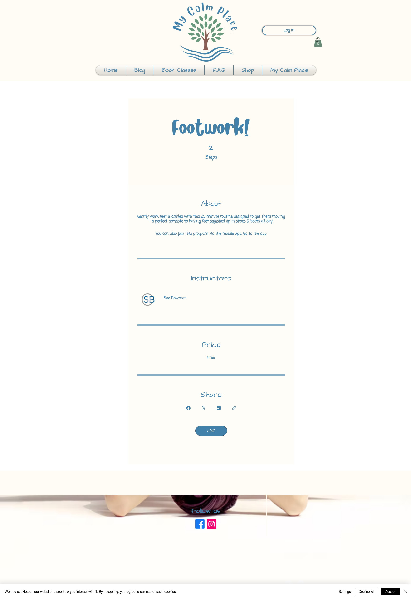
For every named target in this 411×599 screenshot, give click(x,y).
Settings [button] (345, 591)
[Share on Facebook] (188, 408)
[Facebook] (200, 524)
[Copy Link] (234, 408)
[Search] (317, 40)
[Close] (405, 591)
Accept (390, 591)
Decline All (366, 591)
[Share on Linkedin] (219, 408)
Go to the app (255, 234)
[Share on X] (203, 408)
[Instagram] (211, 524)
